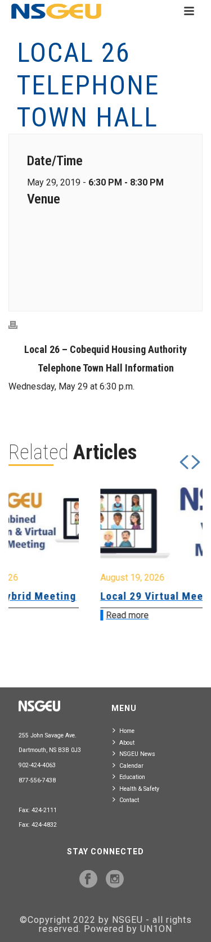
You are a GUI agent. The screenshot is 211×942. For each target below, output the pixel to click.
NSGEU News (137, 754)
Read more (70, 615)
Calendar (131, 765)
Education (132, 777)
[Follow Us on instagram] (115, 879)
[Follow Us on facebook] (88, 879)
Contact (129, 800)
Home (126, 731)
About (126, 742)
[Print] (18, 324)
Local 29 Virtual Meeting (105, 596)
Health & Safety (139, 788)
